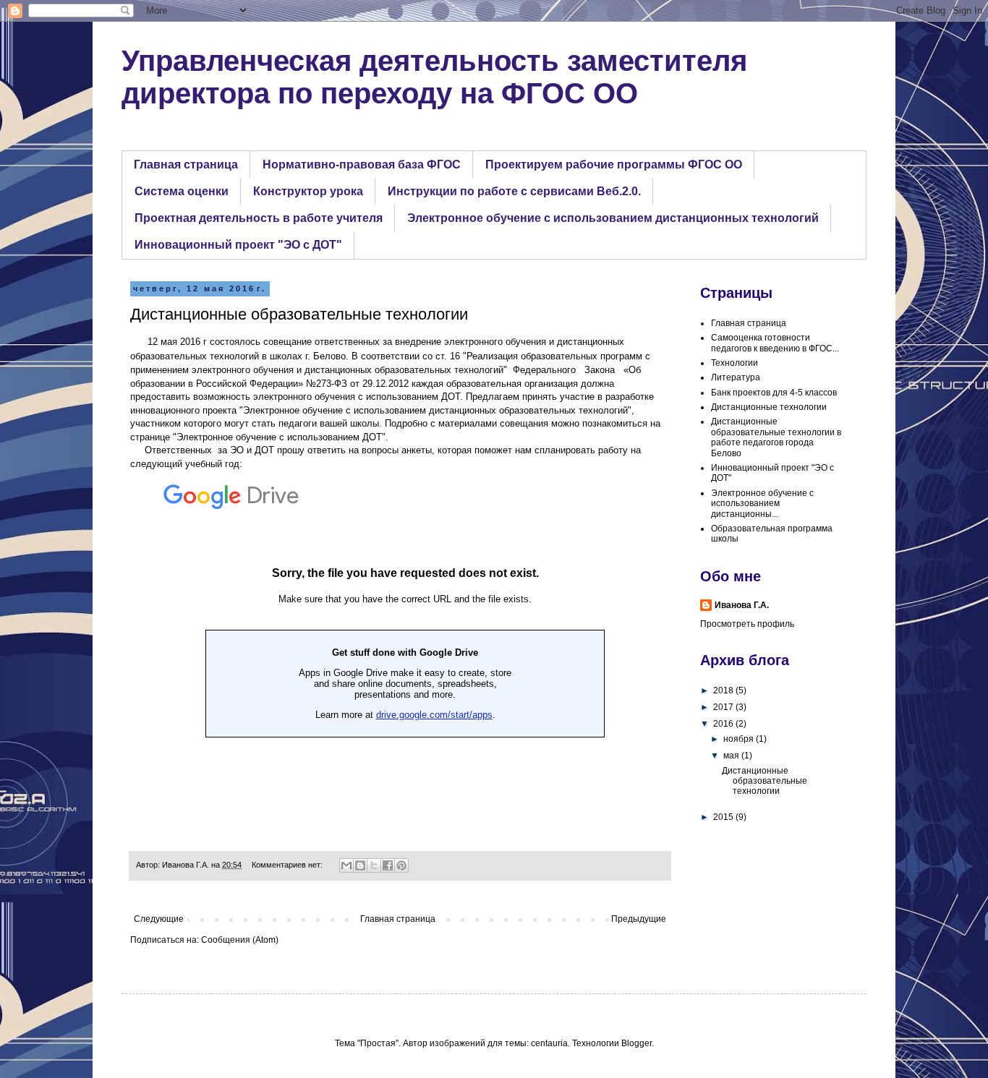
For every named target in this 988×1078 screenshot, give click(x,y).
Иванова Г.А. (742, 605)
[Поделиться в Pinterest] (401, 865)
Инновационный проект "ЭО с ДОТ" (238, 245)
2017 (724, 707)
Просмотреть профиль (747, 624)
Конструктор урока (308, 191)
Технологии (734, 363)
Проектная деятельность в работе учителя (259, 218)
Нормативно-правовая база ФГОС (362, 164)
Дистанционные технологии (769, 407)
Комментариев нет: (288, 864)
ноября (739, 739)
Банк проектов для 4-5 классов (774, 393)
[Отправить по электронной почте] (346, 865)
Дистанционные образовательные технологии (299, 314)
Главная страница (186, 164)
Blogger (636, 1043)
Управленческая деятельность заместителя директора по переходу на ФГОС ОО (434, 77)
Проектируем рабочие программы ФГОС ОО (613, 164)
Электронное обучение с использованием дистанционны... (762, 503)
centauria (549, 1043)
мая (732, 755)
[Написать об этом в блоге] (360, 865)
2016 (724, 724)
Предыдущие (638, 919)
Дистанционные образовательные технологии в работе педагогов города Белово (776, 437)
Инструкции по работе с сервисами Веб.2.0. (514, 191)
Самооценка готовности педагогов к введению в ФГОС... (775, 343)
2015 (724, 817)
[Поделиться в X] (374, 865)
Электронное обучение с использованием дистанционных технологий (613, 218)
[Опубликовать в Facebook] (387, 865)
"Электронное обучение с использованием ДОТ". (282, 437)
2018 (724, 690)
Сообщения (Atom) (239, 940)
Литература (735, 377)
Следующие (159, 919)
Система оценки (182, 191)
